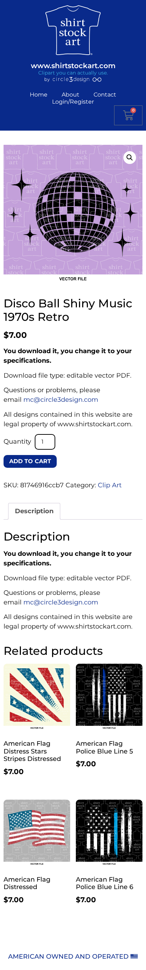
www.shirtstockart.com (73, 65)
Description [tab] (34, 511)
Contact (105, 94)
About (70, 94)
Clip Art (110, 485)
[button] (129, 157)
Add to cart (30, 461)
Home (38, 94)
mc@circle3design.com (60, 400)
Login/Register (73, 101)
